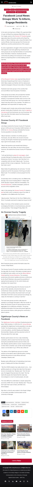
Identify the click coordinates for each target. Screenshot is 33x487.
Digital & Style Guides (14, 477)
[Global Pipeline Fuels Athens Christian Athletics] (24, 445)
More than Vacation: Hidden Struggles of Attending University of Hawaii (8, 435)
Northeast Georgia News (22, 9)
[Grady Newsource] (10, 2)
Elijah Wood (17, 402)
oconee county (14, 404)
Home (14, 6)
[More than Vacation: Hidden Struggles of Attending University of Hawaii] (8, 428)
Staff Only (22, 477)
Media (12, 9)
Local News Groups (5, 404)
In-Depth (19, 6)
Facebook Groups (25, 402)
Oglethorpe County (21, 12)
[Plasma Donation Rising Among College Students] (24, 428)
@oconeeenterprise (10, 402)
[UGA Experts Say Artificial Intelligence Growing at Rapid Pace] (8, 445)
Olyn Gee (12, 406)
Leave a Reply (16, 460)
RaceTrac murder (19, 406)
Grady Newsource (10, 26)
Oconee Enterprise (21, 404)
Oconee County (11, 12)
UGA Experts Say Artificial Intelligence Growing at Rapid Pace (8, 452)
